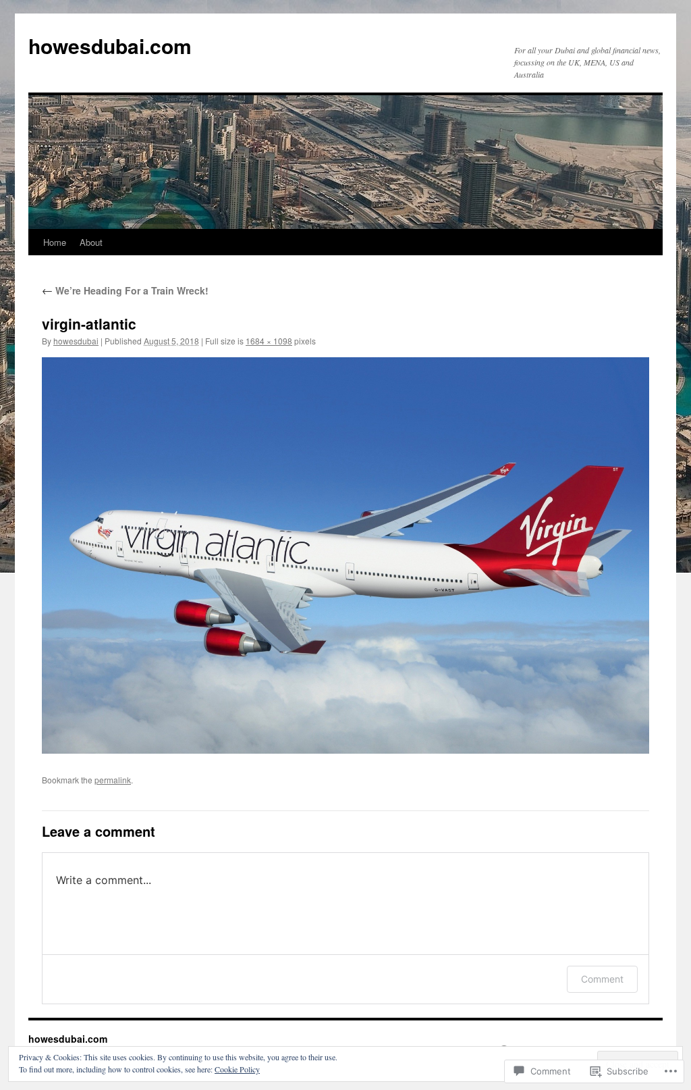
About (91, 242)
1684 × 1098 (269, 340)
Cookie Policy (237, 1069)
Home (54, 242)
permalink (112, 779)
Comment (602, 979)
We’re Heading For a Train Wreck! (125, 290)
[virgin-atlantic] (345, 555)
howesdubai (76, 340)
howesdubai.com (110, 45)
